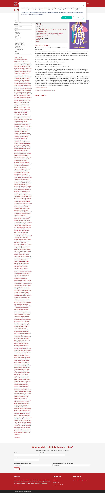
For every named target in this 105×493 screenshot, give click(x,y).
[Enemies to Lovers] (23, 42)
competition (17, 138)
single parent (24, 370)
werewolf (28, 424)
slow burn (20, 372)
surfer (25, 398)
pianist (15, 323)
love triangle (22, 249)
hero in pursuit (17, 213)
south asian (20, 377)
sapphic (27, 355)
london (23, 247)
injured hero (20, 227)
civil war (29, 128)
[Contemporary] (23, 32)
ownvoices (19, 304)
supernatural (17, 394)
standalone (21, 381)
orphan (28, 300)
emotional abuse (22, 167)
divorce (24, 157)
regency (26, 343)
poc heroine (20, 326)
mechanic (16, 259)
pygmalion (22, 338)
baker (24, 87)
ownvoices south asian (23, 314)
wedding (29, 422)
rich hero (26, 348)
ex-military (24, 174)
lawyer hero (24, 244)
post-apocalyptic (24, 329)
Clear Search (17, 437)
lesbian (16, 246)
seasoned (22, 359)
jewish (25, 234)
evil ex (19, 174)
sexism (19, 364)
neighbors (22, 287)
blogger (21, 100)
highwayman (17, 217)
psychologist (17, 336)
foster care (25, 196)
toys (15, 413)
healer (22, 211)
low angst (28, 249)
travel (15, 415)
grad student (27, 205)
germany (16, 203)
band (23, 88)
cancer (25, 112)
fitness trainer (21, 189)
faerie (16, 177)
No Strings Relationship (41, 31)
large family (17, 242)
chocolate (21, 122)
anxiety (16, 76)
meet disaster (22, 261)
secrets (20, 362)
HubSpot (29, 491)
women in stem (26, 430)
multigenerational (18, 278)
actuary (24, 64)
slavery (15, 372)
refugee (16, 343)
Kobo (37, 41)
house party (17, 220)
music (25, 280)
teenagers (25, 405)
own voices (22, 302)
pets (23, 319)
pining (27, 323)
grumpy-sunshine (18, 210)
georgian (28, 201)
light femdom (17, 247)
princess (24, 333)
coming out (25, 136)
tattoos (22, 401)
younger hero (17, 434)
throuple (22, 412)
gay (24, 199)
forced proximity (23, 193)
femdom (16, 186)
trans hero (22, 413)
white (22, 425)
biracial (16, 95)
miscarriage (21, 271)
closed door (26, 129)
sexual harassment (18, 365)
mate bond (21, 258)
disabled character (24, 155)
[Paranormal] (23, 38)
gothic (16, 205)
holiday (20, 218)
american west (18, 71)
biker (23, 93)
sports (28, 379)
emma (21, 165)
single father (27, 369)
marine (15, 256)
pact (15, 316)
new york (26, 290)
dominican (16, 162)
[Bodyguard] (23, 46)
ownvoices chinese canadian (21, 309)
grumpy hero (26, 208)
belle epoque (22, 92)
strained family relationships (21, 384)
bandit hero (28, 88)
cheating (21, 116)
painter (18, 316)
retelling (26, 345)
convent (24, 140)
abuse (26, 61)
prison (28, 333)
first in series (18, 187)
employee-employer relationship (22, 169)
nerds (27, 287)
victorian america (23, 420)
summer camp (22, 391)
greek (22, 206)
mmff (29, 271)
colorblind (16, 134)
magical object (17, 252)
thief (29, 410)
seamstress (16, 359)
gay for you (28, 199)
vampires (22, 418)
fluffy (15, 191)
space (15, 379)
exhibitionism (17, 176)
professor (16, 335)
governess (21, 205)
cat (20, 114)
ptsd (22, 336)
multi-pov (19, 275)
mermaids (16, 268)
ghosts (20, 203)
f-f (22, 176)
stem (15, 382)
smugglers (16, 376)
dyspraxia (16, 164)
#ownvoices (17, 61)
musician (20, 282)
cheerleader (27, 116)
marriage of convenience (24, 256)
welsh (24, 424)
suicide (30, 389)
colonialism (27, 133)
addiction (28, 64)
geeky (23, 201)
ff (19, 186)
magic (28, 251)
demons (26, 150)
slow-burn (26, 372)
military (16, 271)
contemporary (17, 140)
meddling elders (23, 259)
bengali (28, 92)
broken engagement (25, 109)
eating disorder (23, 164)
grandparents (17, 206)
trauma (28, 413)
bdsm (23, 90)
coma (21, 134)
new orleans (20, 290)
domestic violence (22, 160)
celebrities (24, 114)
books (15, 104)
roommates (17, 355)
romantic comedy (21, 353)
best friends (17, 93)
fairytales (17, 179)
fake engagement (24, 179)
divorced (29, 157)
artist (28, 78)
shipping (25, 367)
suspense (16, 400)
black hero (16, 99)
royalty (22, 355)
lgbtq (20, 246)
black (24, 95)
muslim (25, 282)
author (25, 85)
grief (21, 208)
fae (30, 176)
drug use (27, 162)
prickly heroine (17, 333)
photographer (17, 321)
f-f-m (25, 176)
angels (16, 73)
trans (18, 413)
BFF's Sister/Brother (45, 29)
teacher (27, 401)
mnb (15, 273)
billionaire (28, 93)
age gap (19, 68)
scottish (28, 357)
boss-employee (24, 105)
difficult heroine (27, 152)
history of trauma (52, 34)
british (20, 107)
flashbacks (28, 189)
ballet (19, 88)
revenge (21, 348)
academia (16, 63)
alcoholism (29, 68)
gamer (16, 199)
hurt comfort (17, 222)
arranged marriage (19, 78)
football (24, 191)
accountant (28, 63)
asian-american (17, 81)
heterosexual (25, 213)
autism (20, 87)
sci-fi (19, 357)
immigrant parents (19, 223)
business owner (17, 111)
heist (30, 211)
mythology (25, 283)
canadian (20, 112)
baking (15, 88)
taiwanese (21, 400)
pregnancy (25, 331)
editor (29, 164)
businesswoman (26, 111)
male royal (25, 254)
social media (23, 376)
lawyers (29, 244)
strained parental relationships (21, 388)
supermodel (28, 393)
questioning (20, 340)
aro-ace (24, 76)
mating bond (28, 258)
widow (25, 59)
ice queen (23, 222)
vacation (17, 418)
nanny (30, 283)
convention (16, 141)
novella (21, 295)
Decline (78, 17)
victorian (16, 420)
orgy (24, 300)
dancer (19, 146)
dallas (27, 145)
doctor (24, 158)
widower (28, 427)
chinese (30, 119)
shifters (20, 367)
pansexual (23, 316)
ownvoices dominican (19, 311)
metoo (21, 268)
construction (24, 138)
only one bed (23, 299)
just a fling (21, 235)
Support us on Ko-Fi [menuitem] (58, 484)
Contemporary (49, 28)
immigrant (29, 222)
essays (15, 174)
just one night (28, 235)
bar (15, 90)
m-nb (25, 251)
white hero (27, 425)
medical (16, 261)
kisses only (25, 237)
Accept (66, 17)
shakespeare (27, 365)
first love (24, 187)
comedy (25, 134)
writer (15, 432)
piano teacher (21, 323)
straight (26, 382)
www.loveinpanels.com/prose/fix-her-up (45, 90)
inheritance (22, 225)
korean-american (25, 241)
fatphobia (24, 182)
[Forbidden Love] (23, 49)
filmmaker (23, 186)
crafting (16, 143)
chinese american (19, 121)
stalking (16, 381)
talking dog (28, 400)
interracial (20, 229)
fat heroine (19, 182)
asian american (25, 80)
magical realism (26, 252)
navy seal (22, 285)
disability (16, 153)
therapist (25, 410)
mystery (20, 283)
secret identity (21, 360)
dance (15, 146)
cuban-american (26, 143)
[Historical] (23, 33)
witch (15, 429)
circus (22, 128)
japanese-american (18, 234)
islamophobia (25, 230)
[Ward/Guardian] (23, 47)
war (25, 422)
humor (22, 220)
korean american (23, 239)
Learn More (17, 485)
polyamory (16, 329)
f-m (28, 176)
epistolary (20, 172)
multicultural (25, 275)
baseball (18, 90)
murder (21, 280)
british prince (26, 107)
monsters (24, 273)
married (16, 258)
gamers (20, 199)
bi (21, 93)
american (29, 69)
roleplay (26, 352)
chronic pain (17, 128)
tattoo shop (17, 401)
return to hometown (19, 347)
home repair (26, 218)
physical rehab (25, 321)
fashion (28, 181)
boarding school (18, 102)
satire (15, 357)
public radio (27, 336)
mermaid (25, 266)
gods (30, 203)
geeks (19, 201)
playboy (22, 324)
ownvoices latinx (21, 312)
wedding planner (18, 424)
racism (25, 340)
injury (15, 229)
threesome (16, 412)
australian (20, 85)
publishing (16, 338)
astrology (21, 83)
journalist (16, 235)
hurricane (26, 220)
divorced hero (18, 158)
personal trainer (18, 319)
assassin (16, 83)
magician (16, 254)
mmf (26, 271)
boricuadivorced (22, 104)
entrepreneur (22, 170)
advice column (23, 66)
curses (19, 145)
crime (20, 143)
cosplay (22, 141)
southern (26, 377)
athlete (15, 85)
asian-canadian (26, 81)
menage (26, 263)
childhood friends (22, 119)
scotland (23, 357)
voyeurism (20, 422)
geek (16, 201)
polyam (24, 328)
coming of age (18, 136)
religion (16, 345)
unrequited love (28, 417)
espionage (26, 172)
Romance (43, 28)
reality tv (20, 341)
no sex (20, 292)
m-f (15, 251)
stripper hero (17, 389)
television (22, 406)
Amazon (38, 39)
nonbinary (22, 294)
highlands (22, 215)
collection (16, 133)
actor (15, 64)
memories (21, 263)
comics (30, 134)
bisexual (20, 95)
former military (28, 194)
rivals (25, 350)
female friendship (19, 59)
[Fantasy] (23, 35)
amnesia (24, 71)
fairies (19, 177)
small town (24, 374)
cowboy (27, 141)
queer (27, 338)
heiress (26, 211)
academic (22, 63)
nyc (28, 295)
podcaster (26, 326)
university (20, 417)
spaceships (20, 379)
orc (21, 300)
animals (16, 75)
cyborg (23, 145)
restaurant (21, 345)
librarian (24, 246)
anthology (20, 75)
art (25, 78)
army (19, 76)
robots (16, 352)
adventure (16, 66)
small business (17, 374)
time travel (27, 412)
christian (16, 126)
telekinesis (16, 406)
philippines (28, 319)
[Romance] (23, 30)
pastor (22, 317)
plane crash (16, 324)
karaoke (17, 237)
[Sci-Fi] (23, 36)
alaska (23, 68)
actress (19, 64)
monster (19, 273)
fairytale (29, 177)
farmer (24, 181)
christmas (21, 126)
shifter (15, 367)
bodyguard (25, 102)
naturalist (17, 285)
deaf (23, 146)
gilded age (25, 203)
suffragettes (24, 389)
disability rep (22, 153)
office (25, 297)
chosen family (25, 124)
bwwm (15, 112)
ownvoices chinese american (21, 307)
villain (29, 420)
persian (26, 317)
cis (25, 128)
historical (23, 217)
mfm (23, 270)
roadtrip (29, 350)
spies (25, 379)
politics (19, 328)
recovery (25, 341)
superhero (21, 393)
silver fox (20, 369)
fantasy (19, 181)
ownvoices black (27, 306)
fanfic (15, 181)
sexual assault (25, 364)
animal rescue (25, 73)
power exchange (18, 331)
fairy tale (24, 177)
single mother (17, 370)
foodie (19, 191)
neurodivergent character (20, 288)
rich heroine (20, 350)
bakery (28, 87)
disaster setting (18, 157)
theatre (20, 410)
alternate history (22, 69)
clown (25, 131)
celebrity (16, 116)
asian (19, 80)
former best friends (18, 194)
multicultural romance (19, 276)
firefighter (29, 186)
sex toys (25, 362)
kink (21, 237)
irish (20, 230)
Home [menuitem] (55, 480)
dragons (22, 162)
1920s (22, 61)
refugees (21, 343)
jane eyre (20, 232)
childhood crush (21, 117)
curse (15, 145)
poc (26, 324)
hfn (29, 213)
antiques (26, 75)
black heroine (23, 99)
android (29, 71)
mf (20, 270)
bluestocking (27, 100)
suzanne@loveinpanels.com (81, 480)
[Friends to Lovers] (23, 43)
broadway (16, 109)
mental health (17, 264)
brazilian (16, 107)
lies (28, 246)
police (15, 328)
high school (16, 215)
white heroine (17, 427)
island (15, 232)
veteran (27, 418)
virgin (16, 422)
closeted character (18, 131)
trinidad (20, 415)
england (16, 170)
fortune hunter (18, 196)
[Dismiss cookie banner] (83, 5)
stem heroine (20, 382)
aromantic (28, 76)
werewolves (17, 425)
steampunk (27, 381)
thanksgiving (23, 408)
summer (16, 391)
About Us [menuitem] (86, 3)
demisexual (20, 150)
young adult (21, 432)
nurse (25, 295)
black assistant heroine (25, 97)
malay (20, 254)
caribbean (16, 114)
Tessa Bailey (40, 24)
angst (20, 73)
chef (15, 117)
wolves (24, 429)
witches (19, 429)
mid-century (28, 270)
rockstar (21, 352)
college (21, 133)
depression (16, 152)
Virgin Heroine (63, 29)
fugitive (24, 198)
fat (14, 182)
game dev (28, 198)
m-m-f (21, 251)
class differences (19, 129)
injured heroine (27, 227)
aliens (16, 69)
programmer (23, 335)
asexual (16, 80)
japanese (25, 232)
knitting (16, 239)
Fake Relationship (55, 29)
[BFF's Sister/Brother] (23, 45)
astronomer (27, 83)
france (19, 198)
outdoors (16, 302)
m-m (18, 251)
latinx (22, 242)
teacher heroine (18, 403)
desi (21, 152)
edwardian (16, 165)
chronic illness (28, 126)
